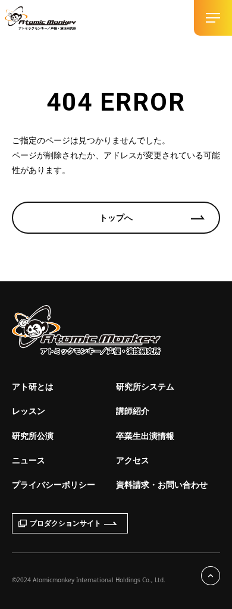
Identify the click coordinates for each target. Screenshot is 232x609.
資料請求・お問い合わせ (162, 484)
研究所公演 (33, 435)
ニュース (28, 460)
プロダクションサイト (65, 523)
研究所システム (145, 386)
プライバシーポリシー (53, 484)
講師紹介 (132, 410)
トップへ (116, 217)
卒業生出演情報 (145, 435)
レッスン (28, 410)
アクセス (132, 460)
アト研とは (33, 386)
